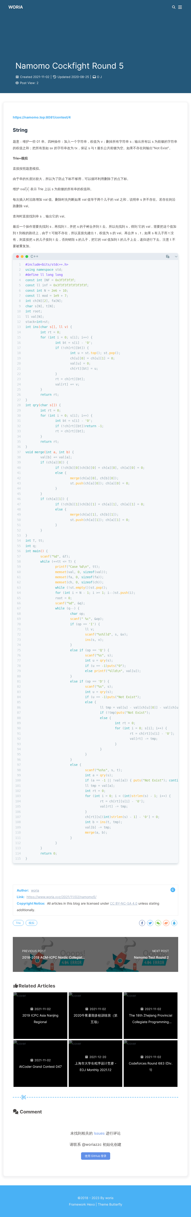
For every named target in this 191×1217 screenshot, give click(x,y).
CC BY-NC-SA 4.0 (123, 903)
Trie (18, 923)
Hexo (91, 1204)
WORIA (15, 7)
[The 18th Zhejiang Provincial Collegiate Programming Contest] (130, 995)
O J (99, 77)
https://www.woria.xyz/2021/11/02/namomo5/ (61, 897)
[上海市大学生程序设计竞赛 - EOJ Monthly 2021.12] (75, 1043)
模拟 (31, 923)
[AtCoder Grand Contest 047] (20, 1043)
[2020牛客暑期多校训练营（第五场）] (75, 995)
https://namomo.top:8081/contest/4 (42, 117)
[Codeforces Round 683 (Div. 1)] (130, 1043)
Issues (99, 1133)
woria (35, 890)
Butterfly (115, 1204)
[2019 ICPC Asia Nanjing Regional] (20, 995)
